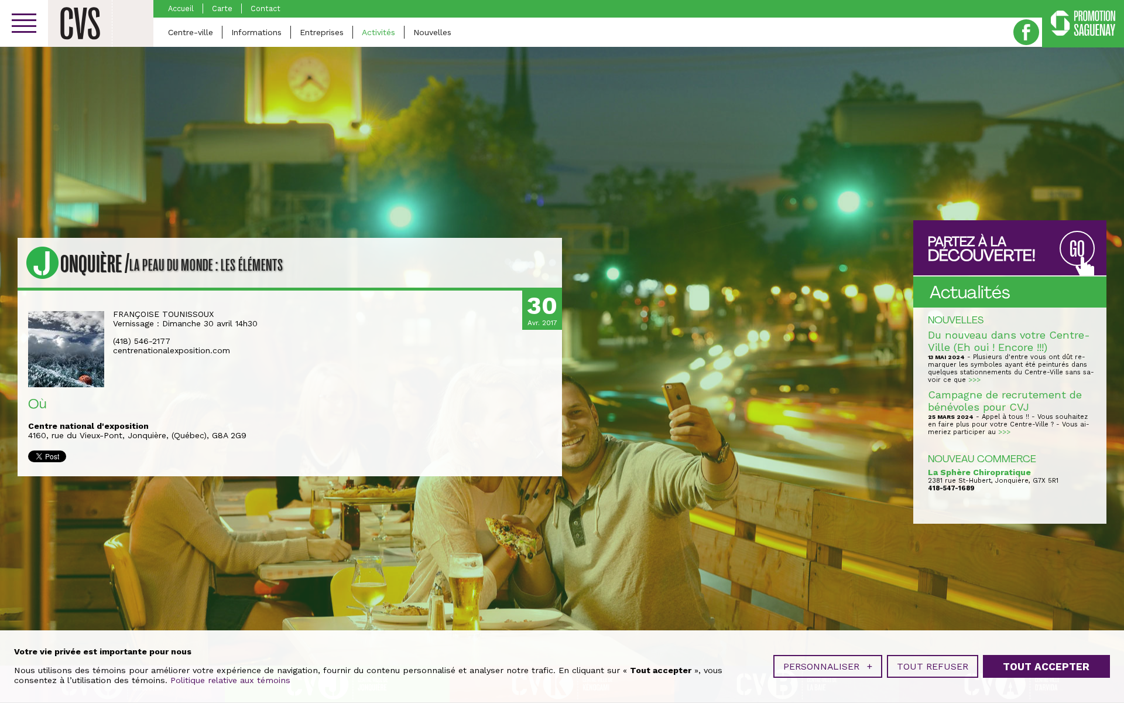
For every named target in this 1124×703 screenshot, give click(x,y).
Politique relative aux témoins (230, 680)
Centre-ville (190, 32)
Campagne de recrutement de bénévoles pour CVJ (1005, 400)
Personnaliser (827, 666)
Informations (256, 32)
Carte (222, 8)
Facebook (1026, 32)
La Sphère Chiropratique (979, 472)
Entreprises (322, 32)
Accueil (181, 8)
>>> (974, 380)
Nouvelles (432, 32)
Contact (265, 8)
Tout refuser (932, 666)
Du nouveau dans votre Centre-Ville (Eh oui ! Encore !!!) (1009, 341)
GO (1077, 249)
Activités (378, 32)
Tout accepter (1046, 667)
